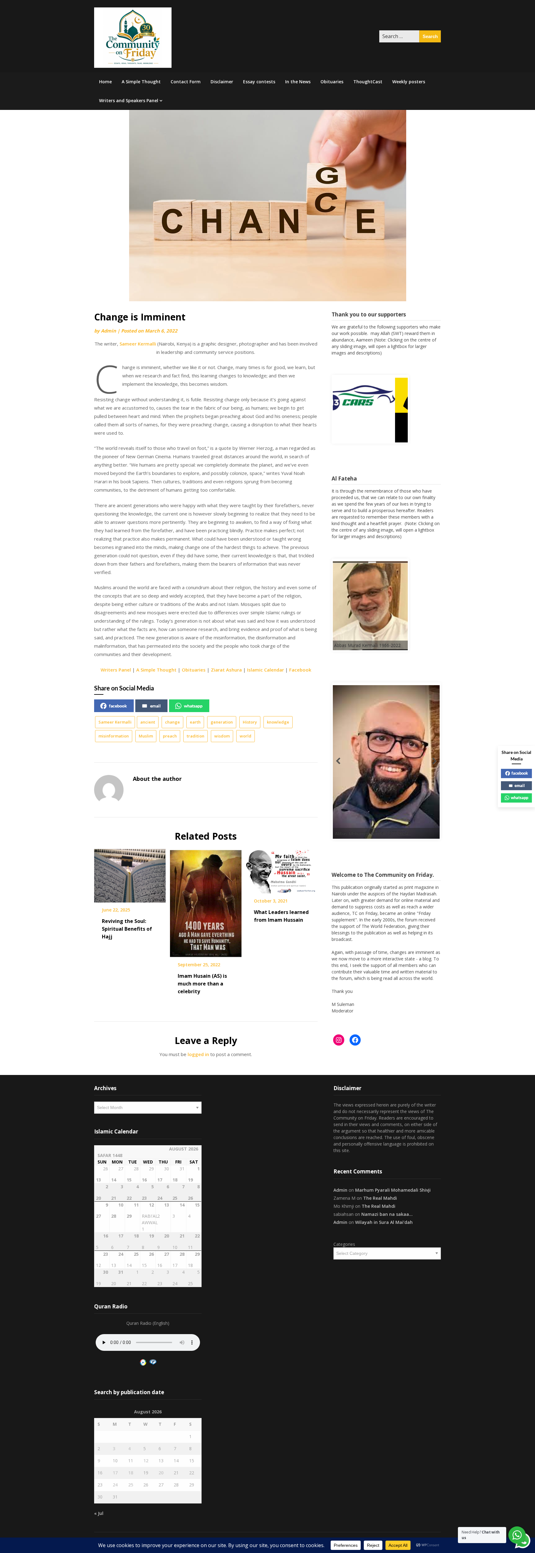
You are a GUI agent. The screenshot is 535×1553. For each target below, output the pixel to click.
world (245, 736)
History (250, 722)
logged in (198, 1054)
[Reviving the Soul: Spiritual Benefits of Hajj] (130, 873)
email (155, 705)
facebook (118, 705)
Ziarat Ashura (226, 670)
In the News (298, 82)
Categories (344, 1244)
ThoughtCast (367, 82)
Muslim (146, 736)
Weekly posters (408, 82)
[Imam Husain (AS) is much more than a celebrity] (205, 901)
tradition (195, 736)
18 (130, 1473)
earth (195, 722)
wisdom (222, 736)
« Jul (98, 1513)
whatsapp (193, 705)
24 (115, 1485)
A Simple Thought (141, 82)
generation (222, 722)
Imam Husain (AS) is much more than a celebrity (202, 983)
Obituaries (331, 82)
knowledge (278, 722)
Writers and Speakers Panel (128, 100)
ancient (147, 722)
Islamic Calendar (265, 670)
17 (115, 1473)
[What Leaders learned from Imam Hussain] (282, 869)
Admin (108, 331)
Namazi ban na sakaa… (387, 1214)
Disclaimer (222, 82)
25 (130, 1485)
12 (145, 1461)
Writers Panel (116, 670)
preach (170, 736)
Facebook (300, 670)
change (172, 722)
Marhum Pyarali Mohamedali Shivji (393, 1190)
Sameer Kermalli (138, 344)
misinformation (113, 736)
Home (105, 82)
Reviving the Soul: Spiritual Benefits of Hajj (127, 929)
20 (161, 1473)
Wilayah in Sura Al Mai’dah (384, 1222)
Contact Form (186, 82)
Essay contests (259, 82)
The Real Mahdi (380, 1198)
